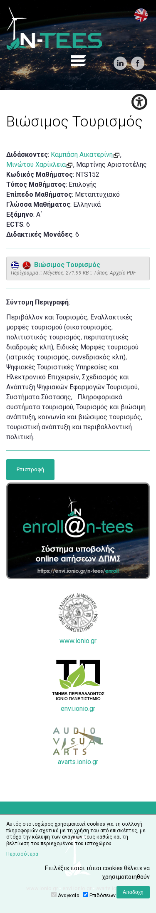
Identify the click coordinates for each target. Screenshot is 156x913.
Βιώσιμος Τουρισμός (65, 265)
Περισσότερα (22, 854)
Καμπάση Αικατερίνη (82, 154)
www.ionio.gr (78, 641)
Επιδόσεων (102, 895)
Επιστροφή (30, 469)
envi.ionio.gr (78, 709)
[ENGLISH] (141, 15)
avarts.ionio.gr (78, 762)
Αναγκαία (68, 895)
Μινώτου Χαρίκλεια (36, 164)
